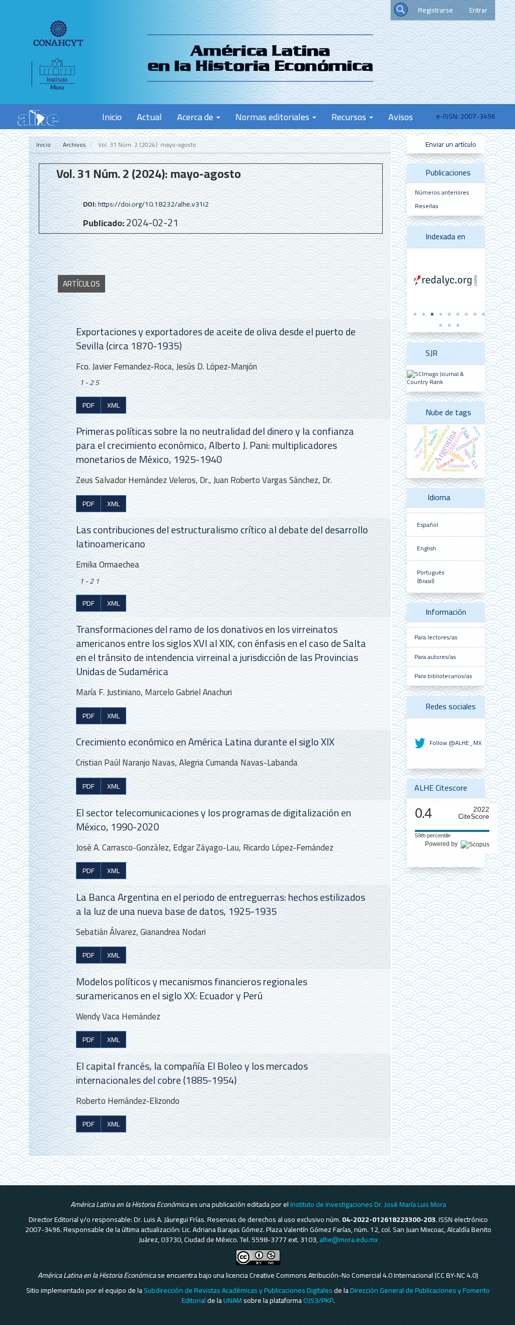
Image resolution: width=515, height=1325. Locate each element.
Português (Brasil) (430, 577)
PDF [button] (88, 405)
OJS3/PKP (318, 1300)
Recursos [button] (349, 116)
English (426, 548)
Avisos (400, 116)
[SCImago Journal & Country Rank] (446, 377)
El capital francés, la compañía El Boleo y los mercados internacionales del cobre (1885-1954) (192, 1073)
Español (427, 524)
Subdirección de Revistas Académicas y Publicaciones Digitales (238, 1290)
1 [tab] (415, 314)
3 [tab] (432, 314)
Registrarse (435, 10)
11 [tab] (449, 325)
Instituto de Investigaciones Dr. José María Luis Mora (368, 1204)
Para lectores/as (435, 637)
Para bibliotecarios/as (443, 676)
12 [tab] (458, 325)
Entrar (478, 10)
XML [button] (113, 405)
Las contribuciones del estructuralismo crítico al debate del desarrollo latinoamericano (222, 536)
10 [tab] (441, 325)
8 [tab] (475, 314)
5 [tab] (449, 314)
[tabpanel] (446, 280)
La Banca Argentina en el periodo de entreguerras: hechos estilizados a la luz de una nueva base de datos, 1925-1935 (220, 904)
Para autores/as (435, 657)
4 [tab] (441, 314)
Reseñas (427, 206)
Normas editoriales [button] (273, 116)
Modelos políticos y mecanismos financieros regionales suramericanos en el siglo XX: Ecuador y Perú (191, 988)
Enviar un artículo (450, 144)
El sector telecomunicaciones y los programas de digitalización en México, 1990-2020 (213, 819)
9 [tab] (483, 314)
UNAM (232, 1300)
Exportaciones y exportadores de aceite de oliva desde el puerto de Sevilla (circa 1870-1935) (216, 338)
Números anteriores (442, 192)
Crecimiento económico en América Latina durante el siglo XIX (205, 741)
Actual (149, 116)
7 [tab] (466, 314)
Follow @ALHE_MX (455, 742)
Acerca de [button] (196, 116)
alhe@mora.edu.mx (348, 1239)
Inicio (112, 116)
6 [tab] (458, 314)
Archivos (74, 144)
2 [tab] (423, 314)
